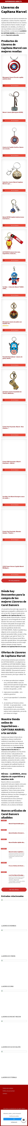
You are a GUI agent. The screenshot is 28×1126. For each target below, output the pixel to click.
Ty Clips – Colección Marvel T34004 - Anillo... (13, 287)
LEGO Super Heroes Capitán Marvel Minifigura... (13, 567)
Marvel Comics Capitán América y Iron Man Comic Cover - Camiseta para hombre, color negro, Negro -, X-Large (17, 852)
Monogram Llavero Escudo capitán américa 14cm (13, 78)
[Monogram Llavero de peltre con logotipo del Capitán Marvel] (14, 310)
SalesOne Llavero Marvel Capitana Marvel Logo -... (13, 183)
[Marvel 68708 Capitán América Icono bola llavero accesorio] (14, 206)
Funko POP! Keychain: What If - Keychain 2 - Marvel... (12, 462)
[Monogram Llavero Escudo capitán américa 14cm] (14, 66)
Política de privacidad (9, 1091)
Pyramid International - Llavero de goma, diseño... (12, 357)
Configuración (14, 1122)
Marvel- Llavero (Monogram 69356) (13, 112)
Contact (5, 1093)
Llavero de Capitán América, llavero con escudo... (13, 148)
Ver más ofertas (14, 889)
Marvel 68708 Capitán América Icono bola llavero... (13, 217)
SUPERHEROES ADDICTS (13, 1)
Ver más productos (14, 580)
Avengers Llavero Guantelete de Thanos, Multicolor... (12, 392)
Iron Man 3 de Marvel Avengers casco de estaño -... (13, 497)
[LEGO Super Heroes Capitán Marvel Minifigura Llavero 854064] (14, 555)
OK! (14, 1119)
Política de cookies (8, 1088)
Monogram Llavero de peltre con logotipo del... (12, 322)
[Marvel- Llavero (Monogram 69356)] (14, 101)
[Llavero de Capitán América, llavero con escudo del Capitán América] (14, 136)
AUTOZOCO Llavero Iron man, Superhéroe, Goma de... (11, 252)
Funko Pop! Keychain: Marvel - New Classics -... (13, 427)
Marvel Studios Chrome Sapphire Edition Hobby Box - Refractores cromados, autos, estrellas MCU (17, 833)
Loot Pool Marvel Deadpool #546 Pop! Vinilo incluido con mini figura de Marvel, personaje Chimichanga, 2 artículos (17, 875)
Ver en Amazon (15, 85)
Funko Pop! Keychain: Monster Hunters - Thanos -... (12, 532)
